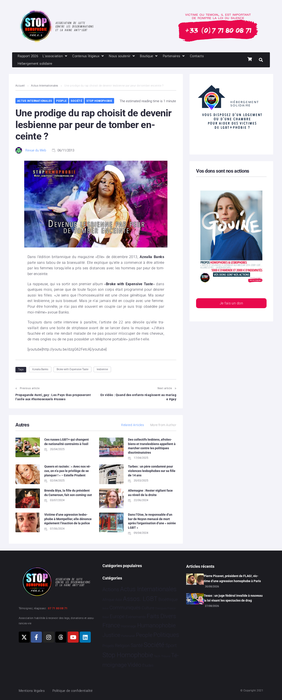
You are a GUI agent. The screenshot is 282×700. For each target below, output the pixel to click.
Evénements (136, 617)
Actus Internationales (44, 85)
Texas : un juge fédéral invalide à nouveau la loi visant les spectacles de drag (233, 598)
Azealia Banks (40, 369)
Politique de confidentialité (72, 691)
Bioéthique (168, 599)
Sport (171, 645)
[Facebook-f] (36, 637)
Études (148, 665)
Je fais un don (231, 303)
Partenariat (128, 636)
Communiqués (125, 607)
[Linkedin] (85, 637)
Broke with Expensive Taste (72, 369)
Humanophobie (156, 625)
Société (76, 100)
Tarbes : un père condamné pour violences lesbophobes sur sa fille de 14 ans (151, 471)
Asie (118, 600)
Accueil (20, 85)
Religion (122, 645)
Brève (105, 608)
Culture (148, 608)
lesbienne (102, 369)
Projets (108, 646)
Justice (111, 635)
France (111, 625)
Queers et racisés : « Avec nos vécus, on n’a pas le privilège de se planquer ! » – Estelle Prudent (67, 471)
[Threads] (60, 637)
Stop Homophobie (99, 100)
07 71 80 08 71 (57, 608)
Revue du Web (35, 150)
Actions (110, 589)
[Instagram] (48, 637)
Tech (157, 656)
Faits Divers (161, 616)
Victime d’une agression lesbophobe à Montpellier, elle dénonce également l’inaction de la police (68, 519)
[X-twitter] (24, 637)
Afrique (108, 599)
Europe (117, 616)
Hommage (128, 626)
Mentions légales (32, 691)
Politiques (166, 634)
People (61, 100)
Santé (137, 645)
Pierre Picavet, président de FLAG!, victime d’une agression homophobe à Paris (232, 578)
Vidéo (134, 664)
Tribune (165, 656)
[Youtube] (73, 637)
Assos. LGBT (140, 598)
